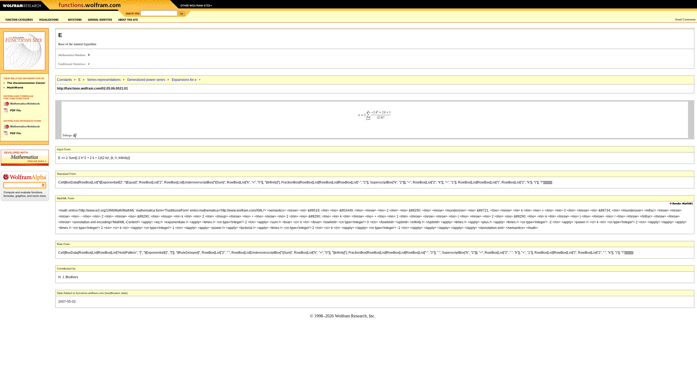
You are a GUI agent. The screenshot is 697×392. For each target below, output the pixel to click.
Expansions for (184, 80)
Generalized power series (146, 80)
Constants (64, 80)
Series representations (104, 80)
